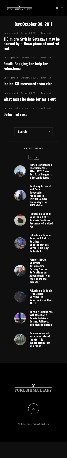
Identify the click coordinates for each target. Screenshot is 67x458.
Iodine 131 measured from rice (28, 83)
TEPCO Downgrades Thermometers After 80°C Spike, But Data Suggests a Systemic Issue (40, 171)
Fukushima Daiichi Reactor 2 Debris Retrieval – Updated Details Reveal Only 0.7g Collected (40, 243)
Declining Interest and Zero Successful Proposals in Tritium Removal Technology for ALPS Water (40, 195)
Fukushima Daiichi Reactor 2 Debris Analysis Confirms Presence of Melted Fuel (41, 220)
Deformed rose (15, 114)
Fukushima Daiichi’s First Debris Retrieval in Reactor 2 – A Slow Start (40, 297)
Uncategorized (11, 33)
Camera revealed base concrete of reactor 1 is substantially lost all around (39, 339)
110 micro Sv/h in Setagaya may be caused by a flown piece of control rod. (32, 44)
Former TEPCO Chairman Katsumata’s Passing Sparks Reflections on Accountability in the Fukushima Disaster (39, 270)
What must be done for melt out (30, 99)
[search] (49, 132)
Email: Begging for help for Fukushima (26, 66)
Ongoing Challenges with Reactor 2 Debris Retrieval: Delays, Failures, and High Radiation (41, 318)
